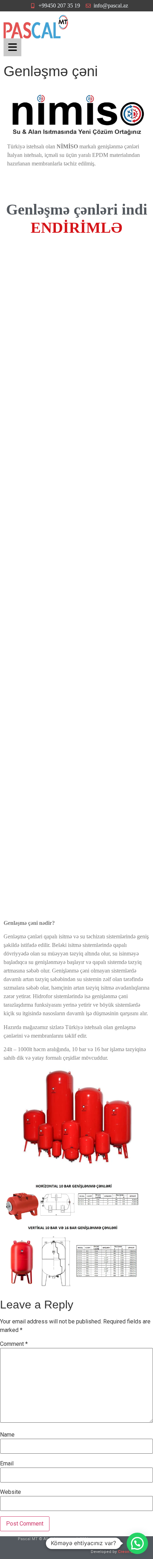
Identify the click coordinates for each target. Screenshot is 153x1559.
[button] (137, 1543)
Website (10, 1492)
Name (7, 1435)
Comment (14, 1344)
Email (7, 1463)
